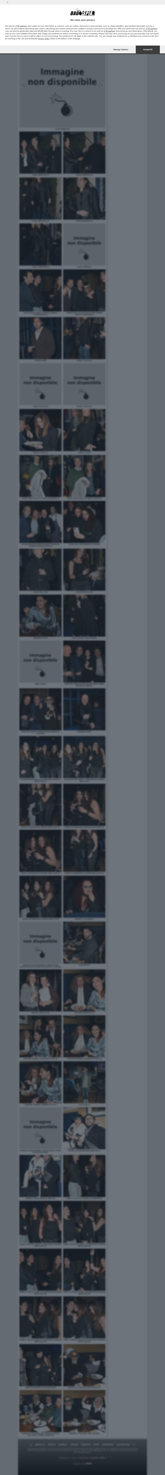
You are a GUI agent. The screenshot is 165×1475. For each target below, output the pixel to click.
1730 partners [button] (21, 26)
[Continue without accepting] (7, 2)
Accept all (147, 49)
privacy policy (44, 38)
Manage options (120, 49)
